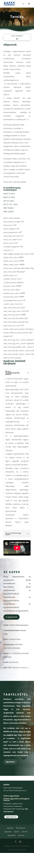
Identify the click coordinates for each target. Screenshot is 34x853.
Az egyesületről (11, 617)
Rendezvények (20, 828)
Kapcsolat (21, 835)
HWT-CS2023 (8, 211)
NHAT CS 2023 (9, 197)
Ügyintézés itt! (11, 817)
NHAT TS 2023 (9, 194)
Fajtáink (16, 832)
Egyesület (10, 828)
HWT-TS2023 (8, 208)
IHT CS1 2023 (8, 201)
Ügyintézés (10, 762)
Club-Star (25, 832)
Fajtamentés (11, 835)
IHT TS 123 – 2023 (10, 204)
